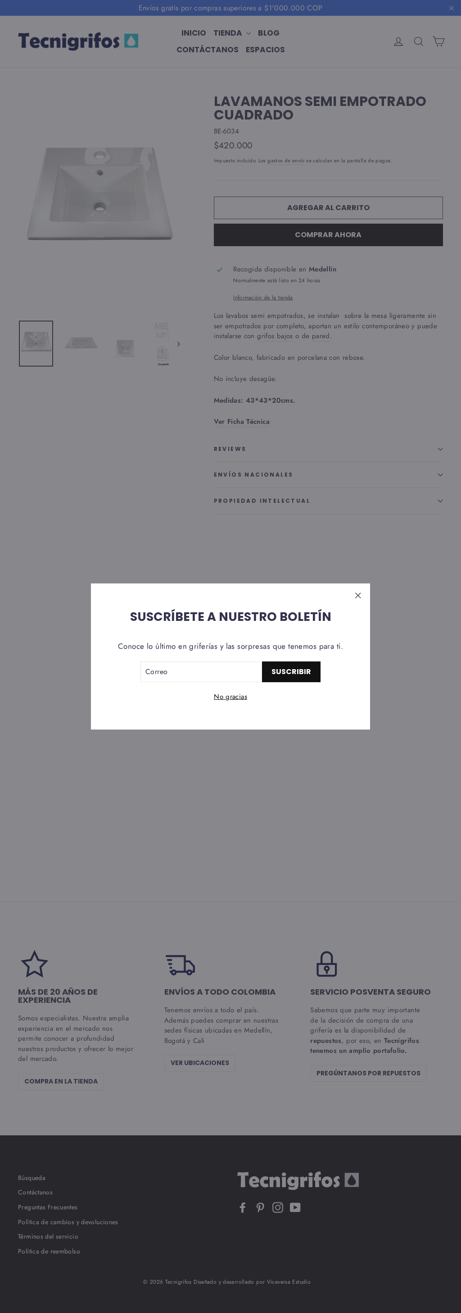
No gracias (230, 697)
